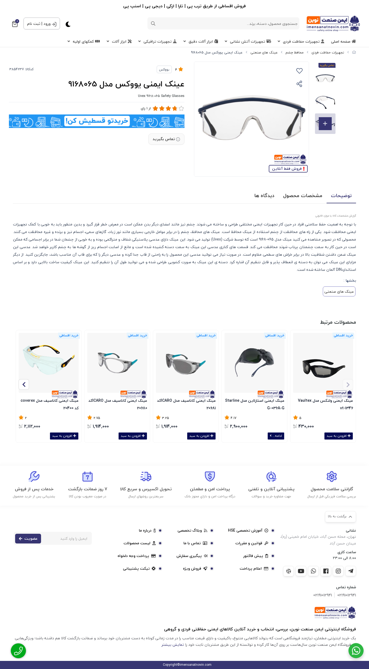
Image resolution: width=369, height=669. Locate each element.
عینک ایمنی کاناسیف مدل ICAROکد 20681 (186, 403)
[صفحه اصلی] (354, 52)
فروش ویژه (192, 568)
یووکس (164, 69)
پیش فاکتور (253, 556)
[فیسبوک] (325, 571)
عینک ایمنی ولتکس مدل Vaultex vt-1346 (325, 403)
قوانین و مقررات (248, 543)
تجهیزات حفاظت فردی (301, 41)
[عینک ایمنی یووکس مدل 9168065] (335, 612)
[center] (153, 23)
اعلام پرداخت (251, 568)
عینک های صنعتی (264, 52)
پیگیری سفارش (189, 556)
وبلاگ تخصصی (189, 530)
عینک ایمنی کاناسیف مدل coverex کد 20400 (50, 403)
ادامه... (276, 436)
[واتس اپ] (313, 571)
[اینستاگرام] (338, 571)
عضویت (31, 538)
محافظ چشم (295, 52)
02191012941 (346, 595)
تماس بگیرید (164, 139)
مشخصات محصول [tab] (302, 195)
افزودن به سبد (337, 436)
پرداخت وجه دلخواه (133, 556)
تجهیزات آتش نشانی (247, 41)
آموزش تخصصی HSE (245, 530)
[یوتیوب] (301, 571)
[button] (23, 384)
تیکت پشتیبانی (136, 568)
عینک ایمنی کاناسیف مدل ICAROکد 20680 (117, 403)
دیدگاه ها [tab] (264, 195)
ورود (47, 23)
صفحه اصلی (340, 41)
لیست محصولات (136, 543)
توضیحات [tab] (341, 195)
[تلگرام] (350, 571)
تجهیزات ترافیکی (157, 41)
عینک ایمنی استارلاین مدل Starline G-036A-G (254, 403)
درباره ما (145, 530)
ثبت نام (33, 23)
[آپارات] (288, 571)
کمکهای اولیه (83, 41)
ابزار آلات (119, 41)
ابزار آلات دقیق (201, 41)
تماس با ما (192, 543)
